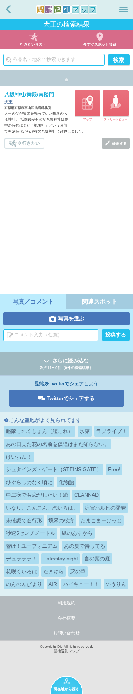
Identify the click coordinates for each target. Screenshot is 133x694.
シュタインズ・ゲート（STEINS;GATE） (54, 469)
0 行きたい (29, 142)
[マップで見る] (87, 103)
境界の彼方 (61, 520)
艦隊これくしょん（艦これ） (39, 431)
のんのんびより (24, 584)
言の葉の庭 (97, 558)
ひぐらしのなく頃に (29, 482)
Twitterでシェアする (71, 398)
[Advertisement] (66, 219)
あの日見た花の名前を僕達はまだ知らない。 (57, 444)
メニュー (123, 9)
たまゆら (53, 571)
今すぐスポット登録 (99, 44)
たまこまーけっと (101, 520)
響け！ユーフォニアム (32, 546)
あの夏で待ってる (84, 546)
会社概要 (66, 618)
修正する (119, 143)
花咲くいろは (21, 571)
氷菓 (84, 431)
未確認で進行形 (24, 520)
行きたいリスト (33, 44)
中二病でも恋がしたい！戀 (37, 495)
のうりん (116, 584)
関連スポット (99, 301)
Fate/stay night (60, 558)
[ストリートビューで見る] (116, 103)
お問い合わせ (66, 633)
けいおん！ (19, 457)
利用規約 (66, 603)
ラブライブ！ (111, 431)
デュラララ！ (21, 558)
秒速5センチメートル (30, 533)
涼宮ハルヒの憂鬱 (105, 508)
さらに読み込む (66, 363)
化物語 (66, 482)
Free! (114, 469)
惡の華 (78, 571)
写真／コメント (33, 301)
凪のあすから (77, 533)
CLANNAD (86, 495)
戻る (8, 9)
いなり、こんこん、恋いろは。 (42, 508)
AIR (52, 584)
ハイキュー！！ (81, 584)
